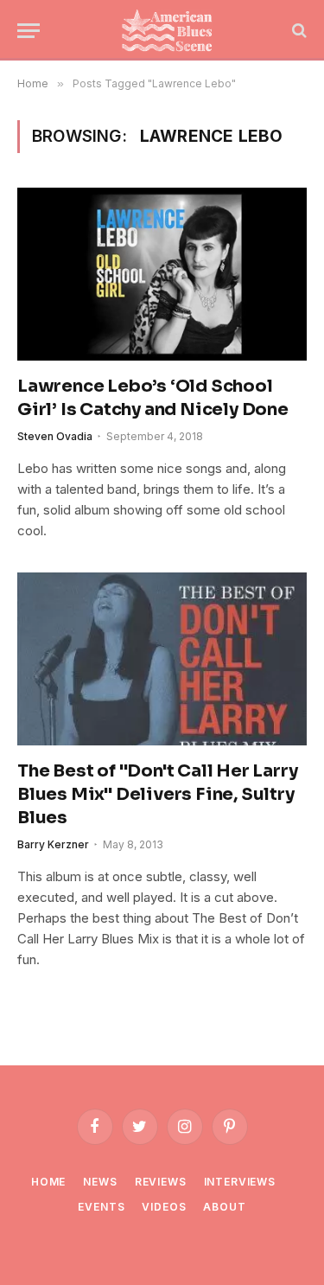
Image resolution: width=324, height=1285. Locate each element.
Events (101, 1206)
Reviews (161, 1181)
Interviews (240, 1181)
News (100, 1181)
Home (48, 1181)
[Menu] (28, 30)
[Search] (298, 30)
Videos (164, 1206)
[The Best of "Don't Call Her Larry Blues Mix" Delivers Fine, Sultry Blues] (162, 658)
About (224, 1206)
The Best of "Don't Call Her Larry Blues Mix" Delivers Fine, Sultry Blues (157, 794)
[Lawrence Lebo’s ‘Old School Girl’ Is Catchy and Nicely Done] (162, 274)
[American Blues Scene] (171, 30)
